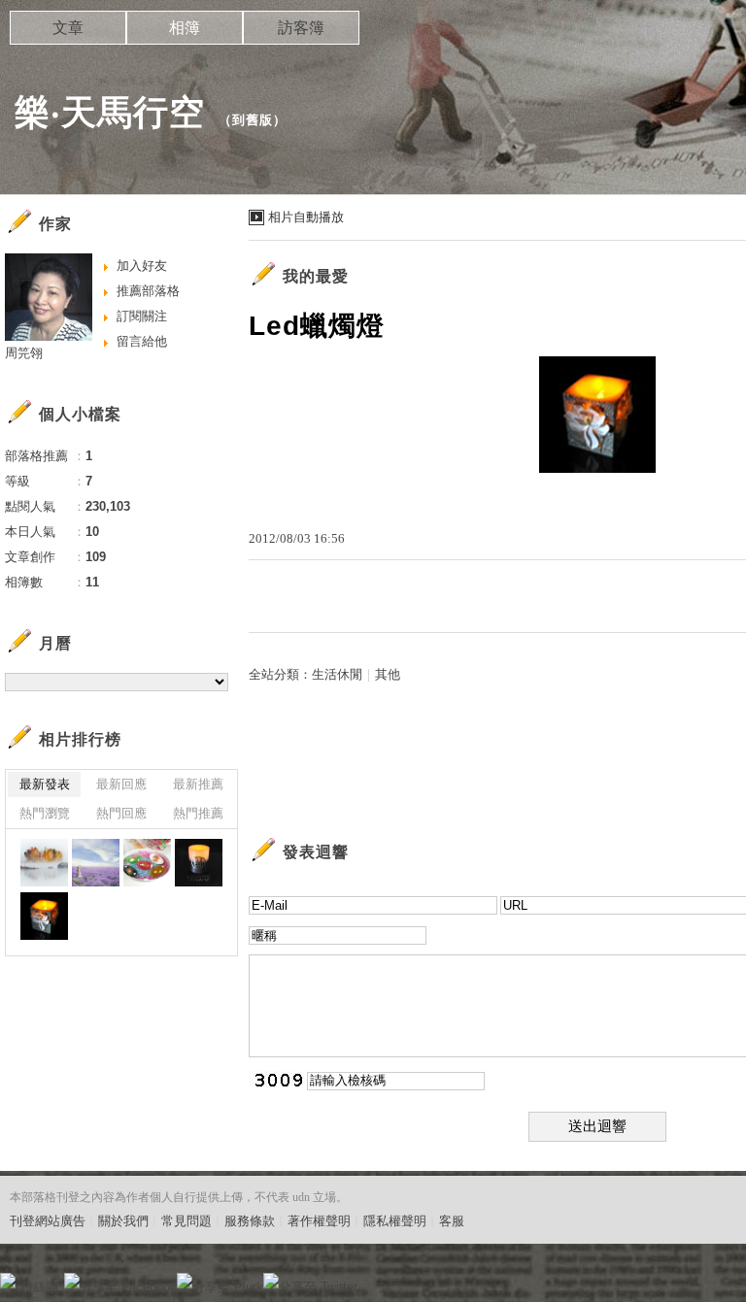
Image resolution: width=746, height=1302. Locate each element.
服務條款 (249, 1221)
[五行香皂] (147, 862)
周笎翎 (24, 353)
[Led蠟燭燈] (198, 862)
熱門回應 (121, 813)
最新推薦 (198, 784)
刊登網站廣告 (47, 1221)
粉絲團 (39, 1287)
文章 (68, 27)
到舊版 (252, 120)
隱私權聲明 (394, 1221)
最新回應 (121, 784)
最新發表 (44, 784)
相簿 (184, 27)
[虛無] (44, 862)
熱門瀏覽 (44, 813)
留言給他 (142, 341)
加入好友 (142, 265)
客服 (451, 1221)
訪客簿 (301, 27)
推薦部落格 (148, 291)
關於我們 (123, 1221)
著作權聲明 (319, 1221)
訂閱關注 (142, 316)
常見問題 (186, 1221)
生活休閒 (337, 674)
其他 (387, 674)
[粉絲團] (8, 1280)
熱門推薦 (198, 813)
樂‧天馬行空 (110, 112)
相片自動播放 (306, 217)
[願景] (95, 862)
